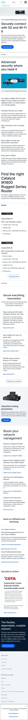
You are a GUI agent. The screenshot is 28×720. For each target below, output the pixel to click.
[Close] (26, 706)
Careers (3, 665)
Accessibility (4, 694)
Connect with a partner (6, 668)
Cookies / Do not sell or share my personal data (12, 691)
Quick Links (4, 655)
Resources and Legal (7, 675)
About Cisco (4, 659)
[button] (14, 81)
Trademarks (4, 698)
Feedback (3, 678)
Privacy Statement (13, 713)
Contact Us (3, 662)
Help (2, 681)
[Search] (21, 2)
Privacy (3, 688)
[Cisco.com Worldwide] (3, 2)
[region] (14, 712)
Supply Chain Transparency (7, 701)
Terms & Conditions (5, 684)
